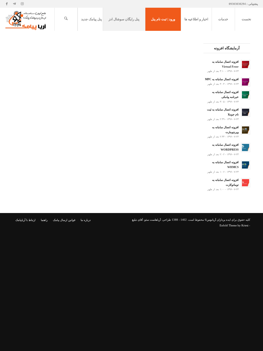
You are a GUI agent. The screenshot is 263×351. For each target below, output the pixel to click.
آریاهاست (155, 219)
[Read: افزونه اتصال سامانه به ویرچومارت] (245, 130)
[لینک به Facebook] (7, 4)
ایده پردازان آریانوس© (217, 219)
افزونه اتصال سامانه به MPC (222, 79)
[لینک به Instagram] (22, 4)
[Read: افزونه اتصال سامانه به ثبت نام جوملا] (245, 112)
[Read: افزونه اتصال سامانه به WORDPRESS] (245, 147)
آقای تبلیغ (137, 219)
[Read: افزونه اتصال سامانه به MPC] (245, 82)
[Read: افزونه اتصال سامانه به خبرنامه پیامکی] (245, 94)
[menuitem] (246, 19)
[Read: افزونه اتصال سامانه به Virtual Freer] (245, 64)
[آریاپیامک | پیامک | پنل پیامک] (26, 19)
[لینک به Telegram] (14, 4)
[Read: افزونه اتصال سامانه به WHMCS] (245, 165)
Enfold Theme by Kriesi (234, 225)
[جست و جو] (66, 19)
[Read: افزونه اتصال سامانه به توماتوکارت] (245, 182)
